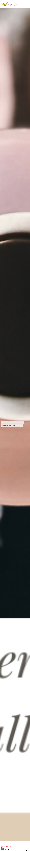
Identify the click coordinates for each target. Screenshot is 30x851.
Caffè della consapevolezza (15, 422)
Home (4, 422)
